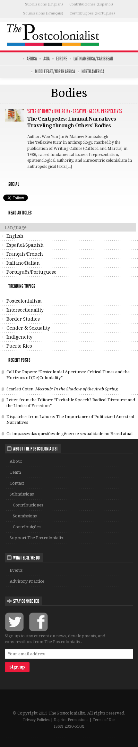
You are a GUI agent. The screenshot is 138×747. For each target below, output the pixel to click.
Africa (32, 59)
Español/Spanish (25, 245)
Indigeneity (19, 337)
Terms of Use (104, 720)
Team (15, 472)
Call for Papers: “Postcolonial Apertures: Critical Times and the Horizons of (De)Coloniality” (68, 374)
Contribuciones (28, 505)
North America (93, 71)
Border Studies (23, 319)
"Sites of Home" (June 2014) (48, 111)
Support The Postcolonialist (37, 537)
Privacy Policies (36, 720)
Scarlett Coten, (62, 389)
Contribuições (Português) (92, 13)
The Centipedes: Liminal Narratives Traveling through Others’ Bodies (71, 122)
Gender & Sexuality (28, 328)
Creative (80, 111)
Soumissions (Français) (43, 13)
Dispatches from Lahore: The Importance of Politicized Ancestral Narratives (70, 419)
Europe (61, 59)
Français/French (24, 254)
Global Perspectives (105, 111)
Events (16, 570)
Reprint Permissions (71, 720)
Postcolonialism (24, 301)
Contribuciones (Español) (91, 4)
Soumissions (25, 516)
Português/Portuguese (31, 272)
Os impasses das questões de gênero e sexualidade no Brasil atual (69, 433)
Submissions (22, 494)
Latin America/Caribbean (93, 59)
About (16, 461)
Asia (46, 59)
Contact (17, 483)
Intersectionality (25, 310)
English (14, 236)
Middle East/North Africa (55, 71)
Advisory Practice (27, 581)
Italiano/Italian (23, 263)
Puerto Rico (19, 346)
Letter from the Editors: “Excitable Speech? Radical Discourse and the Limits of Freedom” (70, 402)
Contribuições (26, 526)
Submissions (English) (44, 4)
